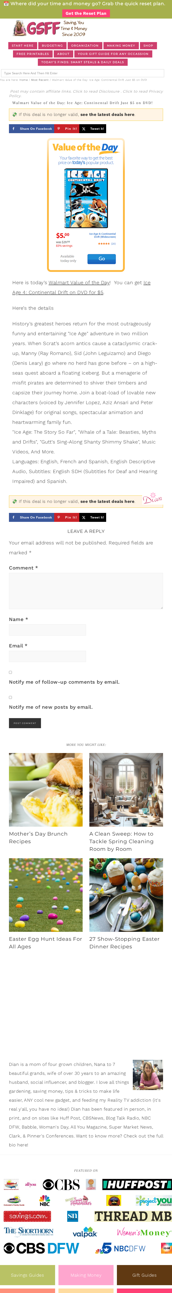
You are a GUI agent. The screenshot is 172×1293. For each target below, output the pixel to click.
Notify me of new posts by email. (51, 707)
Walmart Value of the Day (79, 282)
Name (18, 619)
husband (18, 1082)
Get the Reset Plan (86, 13)
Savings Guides (27, 1275)
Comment (23, 568)
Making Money (86, 1275)
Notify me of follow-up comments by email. (64, 682)
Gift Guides (144, 1275)
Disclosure (110, 91)
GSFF (49, 28)
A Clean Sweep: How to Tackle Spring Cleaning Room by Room (121, 841)
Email (18, 646)
